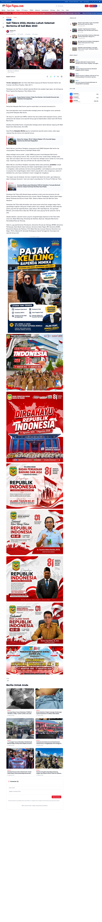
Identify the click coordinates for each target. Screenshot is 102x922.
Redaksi (66, 1)
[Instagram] (97, 2)
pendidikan (53, 165)
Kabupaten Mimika (19, 131)
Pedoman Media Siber (73, 1)
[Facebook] (92, 2)
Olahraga (52, 10)
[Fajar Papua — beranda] (12, 6)
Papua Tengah (11, 10)
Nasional (37, 10)
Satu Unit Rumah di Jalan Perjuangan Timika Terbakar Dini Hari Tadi (53, 13)
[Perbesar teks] (3, 23)
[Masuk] (99, 6)
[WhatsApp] (50, 76)
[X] (95, 2)
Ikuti (97, 94)
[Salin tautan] (61, 76)
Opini (58, 10)
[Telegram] (54, 76)
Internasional (45, 10)
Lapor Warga (86, 1)
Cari (87, 6)
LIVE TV (93, 6)
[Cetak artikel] (3, 27)
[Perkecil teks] (3, 20)
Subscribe (96, 101)
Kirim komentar (56, 797)
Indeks (81, 1)
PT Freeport (25, 10)
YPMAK (31, 10)
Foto (63, 10)
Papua (18, 10)
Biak (8, 680)
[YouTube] (99, 2)
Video (67, 10)
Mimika (3, 10)
